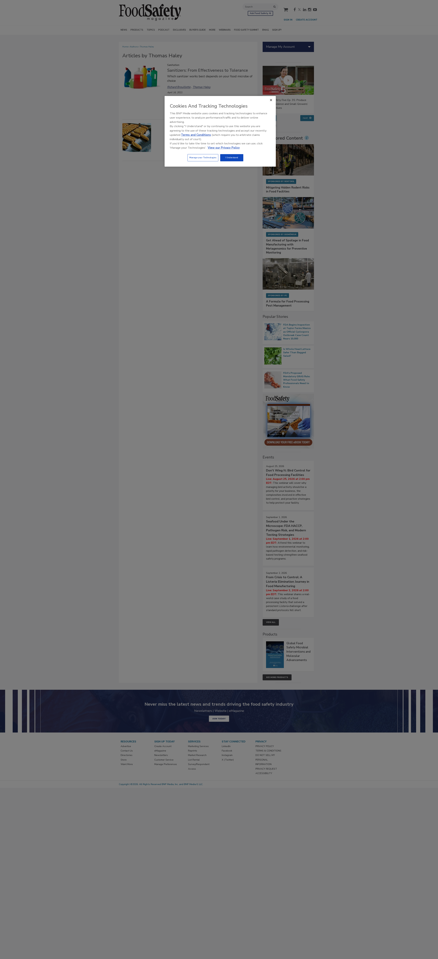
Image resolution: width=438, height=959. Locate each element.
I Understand (231, 157)
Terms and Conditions (196, 135)
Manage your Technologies (202, 157)
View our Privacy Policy (224, 148)
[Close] (271, 100)
